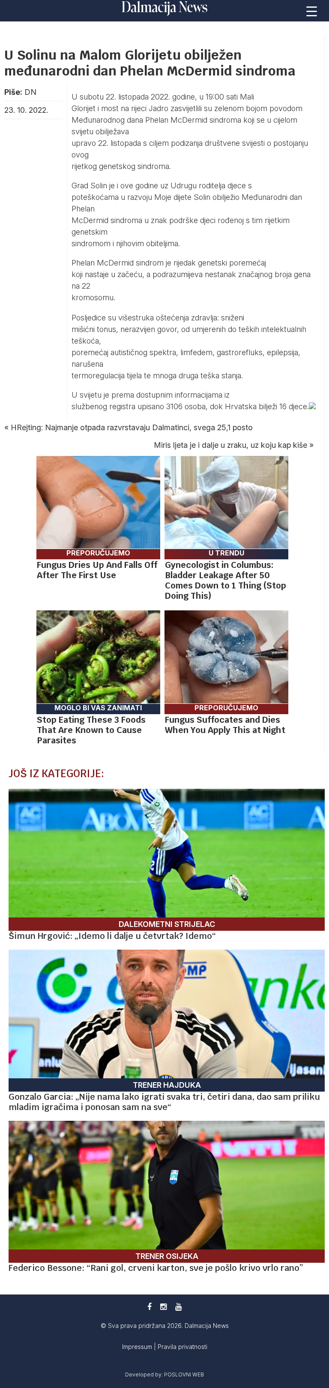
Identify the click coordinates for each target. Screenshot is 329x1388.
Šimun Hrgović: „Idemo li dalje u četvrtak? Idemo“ (112, 935)
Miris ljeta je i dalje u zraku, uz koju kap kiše (230, 445)
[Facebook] (149, 1306)
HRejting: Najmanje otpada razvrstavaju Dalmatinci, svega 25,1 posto (132, 427)
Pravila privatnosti (182, 1346)
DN (30, 92)
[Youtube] (178, 1306)
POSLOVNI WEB (184, 1374)
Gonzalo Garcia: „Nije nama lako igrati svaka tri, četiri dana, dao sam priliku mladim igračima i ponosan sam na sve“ (164, 1102)
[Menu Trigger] (312, 10)
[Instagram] (163, 1306)
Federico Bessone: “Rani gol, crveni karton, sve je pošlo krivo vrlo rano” (156, 1267)
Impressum (138, 1346)
